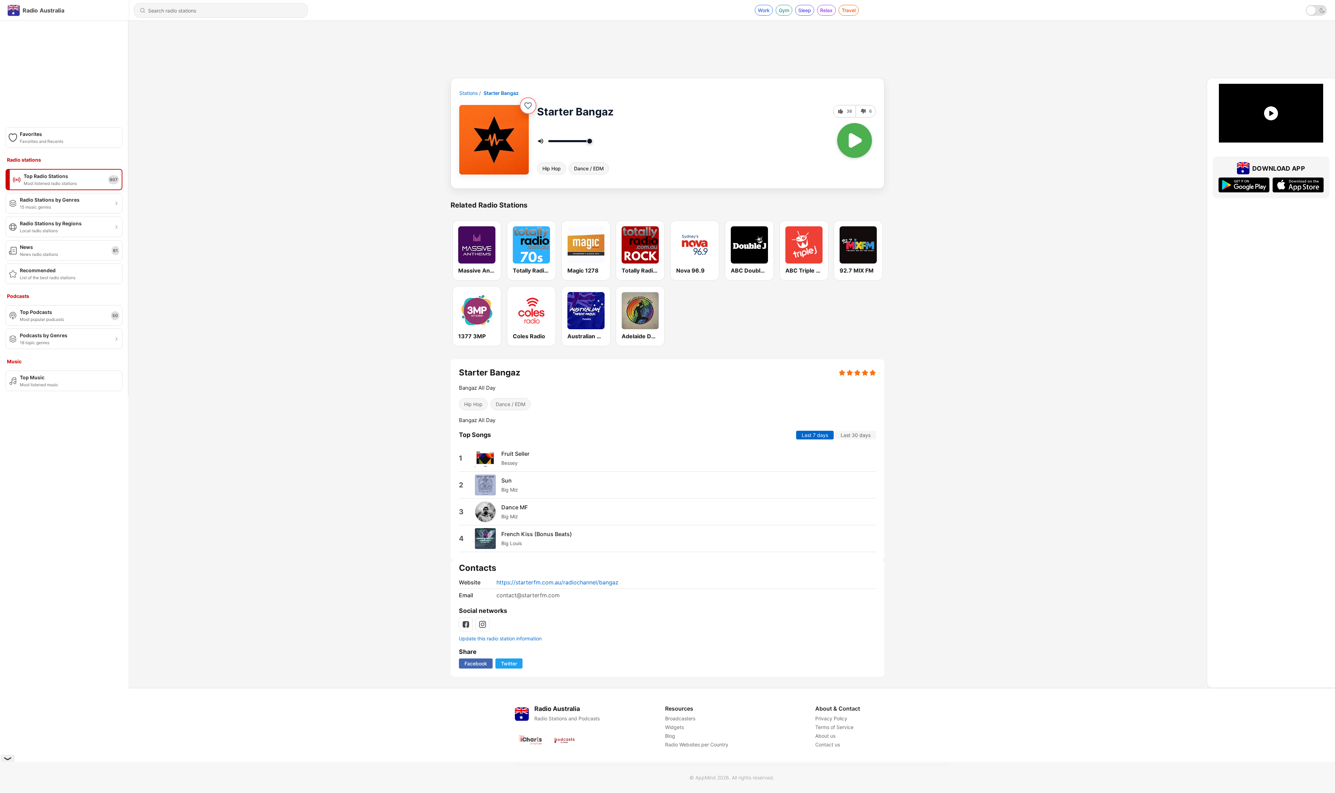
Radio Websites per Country (696, 744)
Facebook (475, 663)
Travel (849, 10)
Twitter (509, 663)
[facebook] (466, 624)
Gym (784, 10)
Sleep (804, 10)
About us (825, 736)
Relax (826, 10)
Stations (468, 93)
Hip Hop (551, 168)
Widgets (674, 727)
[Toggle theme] (1316, 10)
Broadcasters (680, 718)
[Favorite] (528, 105)
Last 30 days (856, 435)
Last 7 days (815, 435)
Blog (670, 736)
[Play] (854, 140)
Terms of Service (834, 727)
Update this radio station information (500, 638)
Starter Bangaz (501, 93)
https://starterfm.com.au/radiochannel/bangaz (557, 582)
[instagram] (483, 624)
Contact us (827, 744)
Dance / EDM (589, 168)
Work (764, 10)
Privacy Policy (831, 718)
